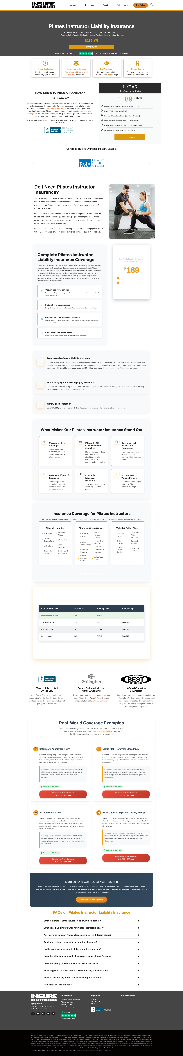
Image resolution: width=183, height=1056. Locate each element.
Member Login (96, 1001)
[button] (33, 163)
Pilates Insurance (67, 1002)
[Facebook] (38, 1013)
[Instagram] (33, 1013)
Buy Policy (140, 5)
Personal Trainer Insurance (70, 1000)
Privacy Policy (81, 1050)
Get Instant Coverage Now (91, 899)
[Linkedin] (43, 1013)
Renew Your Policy (67, 1007)
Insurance (73, 5)
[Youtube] (48, 1013)
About (105, 5)
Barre (110, 75)
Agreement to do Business (103, 1050)
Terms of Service (90, 1050)
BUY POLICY (130, 137)
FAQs (93, 1003)
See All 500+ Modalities (91, 574)
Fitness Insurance (67, 1004)
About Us (94, 999)
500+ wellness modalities (53, 108)
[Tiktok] (53, 1013)
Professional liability (72, 72)
